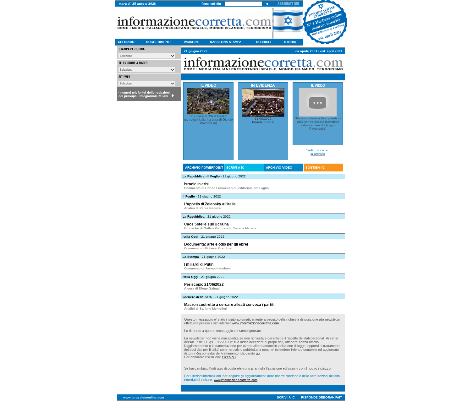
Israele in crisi (196, 184)
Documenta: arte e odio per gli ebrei (216, 244)
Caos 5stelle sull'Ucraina (206, 224)
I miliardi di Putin (198, 264)
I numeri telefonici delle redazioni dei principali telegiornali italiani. (144, 94)
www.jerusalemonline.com (143, 397)
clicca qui (229, 357)
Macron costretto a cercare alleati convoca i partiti (229, 304)
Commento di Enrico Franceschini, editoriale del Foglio (226, 188)
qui (258, 353)
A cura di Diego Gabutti (202, 288)
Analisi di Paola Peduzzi (202, 208)
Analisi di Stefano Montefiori (205, 308)
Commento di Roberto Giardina (207, 248)
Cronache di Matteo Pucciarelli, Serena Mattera (220, 228)
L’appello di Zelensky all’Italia (210, 204)
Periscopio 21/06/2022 (204, 284)
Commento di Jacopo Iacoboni (207, 268)
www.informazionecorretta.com (255, 323)
